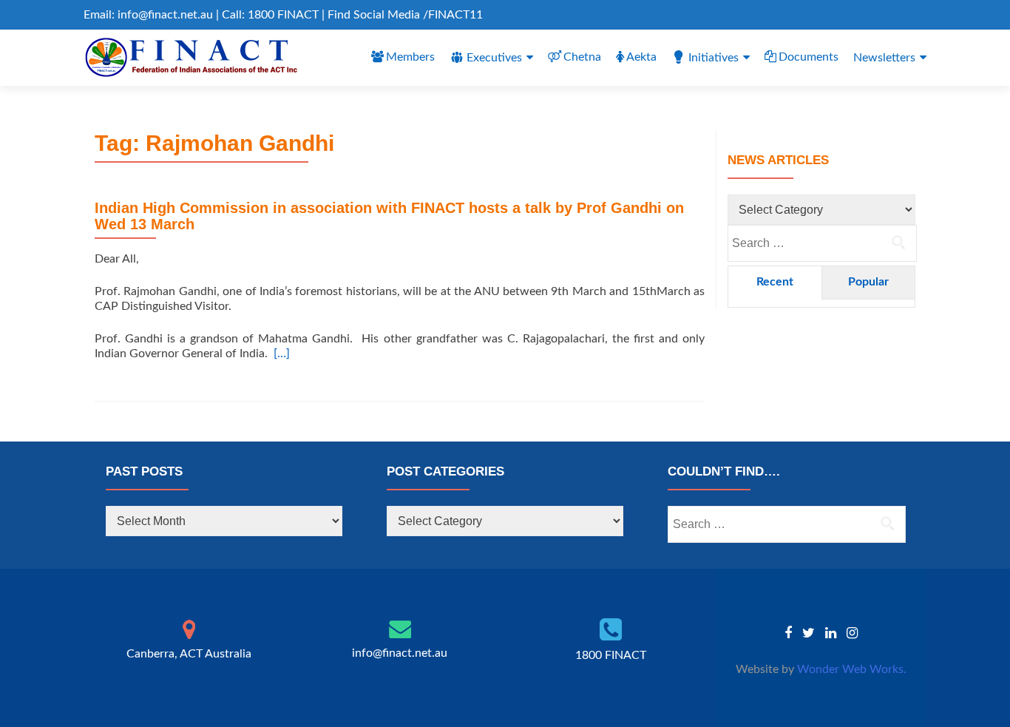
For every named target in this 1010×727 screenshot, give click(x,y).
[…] (282, 353)
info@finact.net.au (399, 653)
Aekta (641, 57)
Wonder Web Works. (851, 669)
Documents (808, 57)
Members (410, 57)
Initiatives (713, 58)
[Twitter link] (808, 633)
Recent (774, 282)
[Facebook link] (788, 633)
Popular (868, 282)
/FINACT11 (453, 15)
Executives (494, 58)
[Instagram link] (852, 633)
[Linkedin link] (830, 633)
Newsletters (884, 58)
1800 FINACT (610, 655)
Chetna (582, 57)
